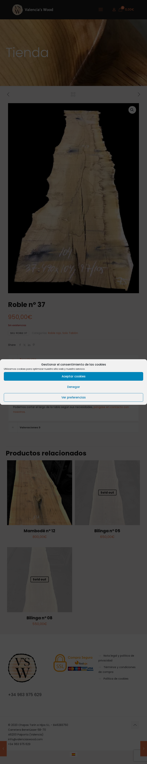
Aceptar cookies (74, 376)
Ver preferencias (73, 397)
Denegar (73, 387)
